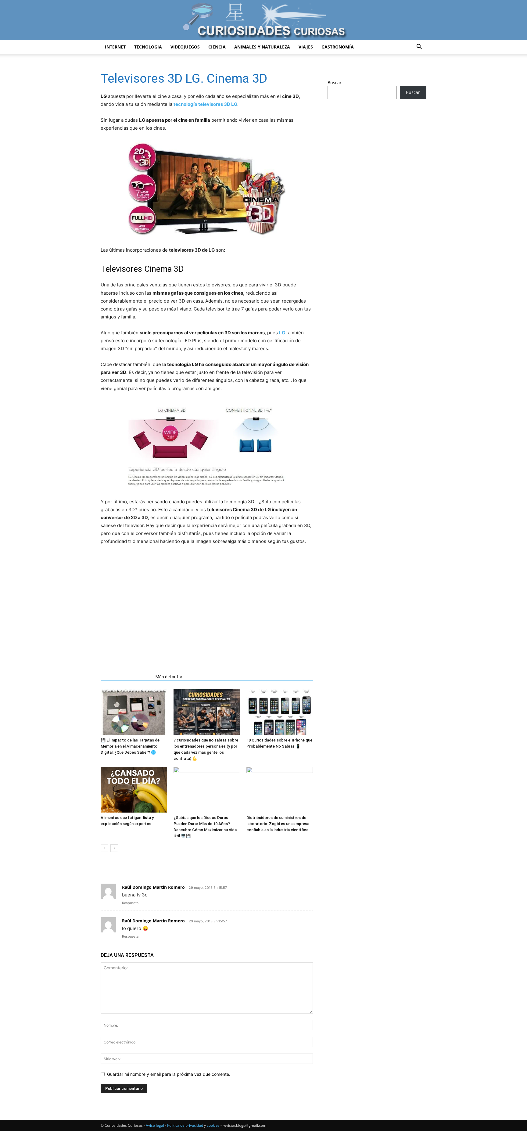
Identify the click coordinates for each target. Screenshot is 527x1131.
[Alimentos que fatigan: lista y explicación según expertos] (134, 790)
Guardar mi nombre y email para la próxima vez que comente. (168, 1074)
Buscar (335, 82)
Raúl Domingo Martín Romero (153, 887)
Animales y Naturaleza (262, 47)
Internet (115, 47)
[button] (419, 47)
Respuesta (130, 903)
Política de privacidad (185, 1125)
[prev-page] (104, 848)
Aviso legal (155, 1125)
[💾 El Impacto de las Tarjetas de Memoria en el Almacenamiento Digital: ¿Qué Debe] (134, 712)
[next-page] (114, 848)
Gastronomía (337, 47)
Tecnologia (148, 47)
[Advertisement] (206, 615)
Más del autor (169, 676)
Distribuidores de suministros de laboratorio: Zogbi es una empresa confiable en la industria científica (277, 823)
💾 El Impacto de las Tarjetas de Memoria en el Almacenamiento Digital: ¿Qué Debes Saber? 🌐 (130, 746)
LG (282, 333)
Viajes (306, 47)
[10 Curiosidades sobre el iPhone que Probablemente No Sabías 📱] (279, 712)
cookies (213, 1125)
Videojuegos (185, 47)
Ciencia (217, 47)
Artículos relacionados (126, 676)
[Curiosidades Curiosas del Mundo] (263, 20)
